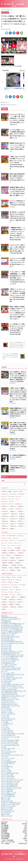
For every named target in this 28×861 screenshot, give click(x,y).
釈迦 (4, 609)
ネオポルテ (5, 594)
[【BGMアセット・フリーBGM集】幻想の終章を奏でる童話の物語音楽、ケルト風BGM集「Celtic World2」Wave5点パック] (13, 80)
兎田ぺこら (5, 506)
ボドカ (19, 594)
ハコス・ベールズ (14, 499)
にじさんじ (21, 535)
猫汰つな (5, 602)
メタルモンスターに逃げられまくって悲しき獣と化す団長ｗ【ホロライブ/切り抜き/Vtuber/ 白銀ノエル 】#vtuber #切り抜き (17, 249)
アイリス (5, 496)
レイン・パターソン (18, 545)
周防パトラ (14, 597)
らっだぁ (5, 592)
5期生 (4, 491)
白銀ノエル (13, 523)
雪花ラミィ (22, 526)
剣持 (24, 550)
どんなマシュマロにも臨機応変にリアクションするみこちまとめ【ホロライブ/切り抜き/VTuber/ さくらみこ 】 (17, 262)
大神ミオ (12, 508)
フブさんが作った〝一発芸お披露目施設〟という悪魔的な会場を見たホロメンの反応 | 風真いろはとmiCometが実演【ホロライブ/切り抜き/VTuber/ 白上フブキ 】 (17, 278)
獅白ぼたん (13, 521)
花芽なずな (13, 606)
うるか (4, 582)
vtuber (4, 104)
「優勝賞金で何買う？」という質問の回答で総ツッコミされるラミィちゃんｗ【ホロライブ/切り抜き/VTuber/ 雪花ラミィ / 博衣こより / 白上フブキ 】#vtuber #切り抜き (17, 233)
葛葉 (11, 567)
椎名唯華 (21, 560)
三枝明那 (18, 548)
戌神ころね (5, 516)
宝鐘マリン (22, 511)
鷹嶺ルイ (13, 528)
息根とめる (12, 599)
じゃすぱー (23, 584)
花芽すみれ (5, 606)
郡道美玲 (17, 567)
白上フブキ (5, 523)
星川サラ (19, 557)
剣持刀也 (5, 553)
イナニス (19, 496)
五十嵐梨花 (11, 550)
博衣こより (14, 104)
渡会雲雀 (18, 562)
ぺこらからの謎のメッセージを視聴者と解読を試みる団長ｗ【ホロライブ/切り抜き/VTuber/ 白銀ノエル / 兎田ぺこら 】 (17, 134)
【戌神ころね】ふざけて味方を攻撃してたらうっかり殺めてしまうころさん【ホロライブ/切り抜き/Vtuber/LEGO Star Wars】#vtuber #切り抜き (17, 162)
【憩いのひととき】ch (7, 66)
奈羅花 (12, 557)
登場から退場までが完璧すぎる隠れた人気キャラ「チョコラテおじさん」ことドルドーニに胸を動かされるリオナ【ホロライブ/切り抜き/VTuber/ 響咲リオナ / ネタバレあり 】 (17, 312)
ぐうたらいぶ (6, 584)
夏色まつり (22, 506)
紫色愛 (11, 604)
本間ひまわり (13, 560)
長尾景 (23, 567)
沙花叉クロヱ (14, 518)
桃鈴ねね (22, 516)
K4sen (8, 577)
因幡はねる (23, 597)
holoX (15, 491)
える (4, 535)
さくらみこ (13, 494)
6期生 (10, 491)
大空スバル (19, 508)
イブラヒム (5, 540)
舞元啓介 (5, 567)
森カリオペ (5, 518)
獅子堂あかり (6, 565)
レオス (4, 548)
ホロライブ (8, 104)
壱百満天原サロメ (19, 555)
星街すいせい (14, 516)
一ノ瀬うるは (6, 597)
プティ (11, 543)
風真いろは (5, 528)
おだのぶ (11, 582)
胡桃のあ (18, 604)
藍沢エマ (21, 606)
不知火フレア (19, 504)
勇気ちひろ (22, 553)
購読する (6, 476)
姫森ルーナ (13, 511)
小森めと (5, 599)
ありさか (19, 579)
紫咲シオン (5, 526)
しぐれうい (14, 584)
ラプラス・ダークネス (8, 504)
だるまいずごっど (7, 587)
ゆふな (18, 589)
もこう (12, 589)
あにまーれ (11, 579)
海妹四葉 (11, 562)
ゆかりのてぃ (6, 89)
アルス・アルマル (7, 538)
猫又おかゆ (5, 521)
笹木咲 (20, 565)
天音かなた (5, 511)
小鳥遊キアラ (6, 513)
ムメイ (12, 501)
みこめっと (5, 589)
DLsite (22, 71)
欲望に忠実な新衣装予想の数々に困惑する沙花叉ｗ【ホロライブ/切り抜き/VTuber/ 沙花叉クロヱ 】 (17, 178)
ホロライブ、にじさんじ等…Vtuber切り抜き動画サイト (14, 851)
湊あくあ (22, 518)
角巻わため (13, 526)
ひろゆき (16, 587)
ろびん (11, 592)
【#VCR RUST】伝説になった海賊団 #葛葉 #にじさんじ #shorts (18, 467)
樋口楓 (4, 562)
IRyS (21, 491)
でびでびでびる (11, 535)
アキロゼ (12, 496)
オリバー (13, 540)
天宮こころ (5, 557)
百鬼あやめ (22, 523)
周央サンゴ (9, 555)
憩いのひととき (6, 102)
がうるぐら (5, 494)
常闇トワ (22, 513)
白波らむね (12, 602)
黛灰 (19, 570)
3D (3, 577)
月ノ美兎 (5, 560)
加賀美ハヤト (13, 553)
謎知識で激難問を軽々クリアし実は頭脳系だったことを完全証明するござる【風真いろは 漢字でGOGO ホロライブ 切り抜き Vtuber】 (18, 412)
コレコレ (18, 592)
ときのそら (22, 494)
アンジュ (16, 538)
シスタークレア (22, 540)
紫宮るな (5, 604)
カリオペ (5, 499)
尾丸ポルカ (14, 513)
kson (14, 577)
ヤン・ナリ (18, 543)
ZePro (4, 579)
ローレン (11, 548)
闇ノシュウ (5, 570)
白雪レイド (21, 602)
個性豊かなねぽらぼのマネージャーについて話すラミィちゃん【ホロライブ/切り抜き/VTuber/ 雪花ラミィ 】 (17, 147)
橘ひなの (20, 599)
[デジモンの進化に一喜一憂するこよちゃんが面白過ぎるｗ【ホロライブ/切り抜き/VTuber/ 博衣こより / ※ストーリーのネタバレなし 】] (14, 33)
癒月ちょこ (22, 521)
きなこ (17, 582)
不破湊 (4, 550)
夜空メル (5, 508)
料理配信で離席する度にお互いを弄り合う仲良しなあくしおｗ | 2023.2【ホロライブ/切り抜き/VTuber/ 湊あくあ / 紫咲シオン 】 (17, 191)
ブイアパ (13, 594)
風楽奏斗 (13, 570)
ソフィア (5, 543)
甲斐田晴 (14, 565)
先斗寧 (18, 550)
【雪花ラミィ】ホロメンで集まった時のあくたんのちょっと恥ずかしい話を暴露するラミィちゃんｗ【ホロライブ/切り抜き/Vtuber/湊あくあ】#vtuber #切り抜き (17, 295)
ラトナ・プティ (6, 545)
